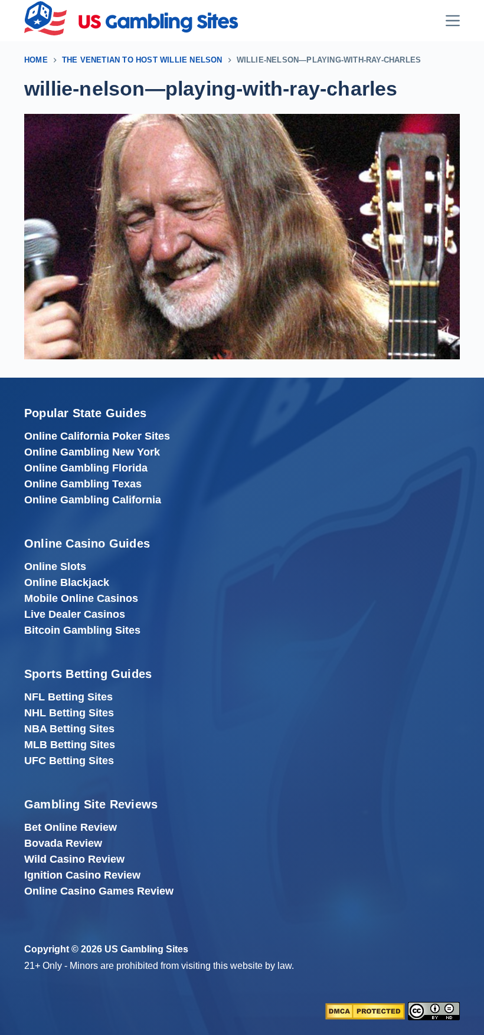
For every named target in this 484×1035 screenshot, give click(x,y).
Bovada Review (63, 843)
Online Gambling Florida (86, 468)
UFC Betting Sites (69, 761)
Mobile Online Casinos (81, 598)
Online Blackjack (66, 582)
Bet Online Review (70, 827)
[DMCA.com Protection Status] (365, 1010)
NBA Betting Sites (69, 729)
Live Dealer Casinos (74, 614)
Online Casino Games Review (99, 891)
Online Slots (55, 566)
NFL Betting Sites (68, 697)
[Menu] (453, 21)
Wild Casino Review (74, 859)
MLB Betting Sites (69, 745)
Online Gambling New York (92, 452)
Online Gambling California (92, 500)
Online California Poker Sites (97, 436)
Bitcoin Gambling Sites (82, 630)
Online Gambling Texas (83, 484)
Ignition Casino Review (82, 875)
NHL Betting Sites (69, 713)
